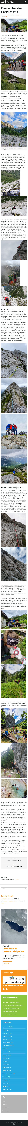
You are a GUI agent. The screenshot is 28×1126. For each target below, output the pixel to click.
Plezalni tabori (6, 1052)
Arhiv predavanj (6, 1033)
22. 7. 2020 (3, 15)
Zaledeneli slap (6, 1089)
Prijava (4, 1101)
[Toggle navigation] (25, 2)
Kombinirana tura (6, 1042)
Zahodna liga (8, 972)
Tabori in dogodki (7, 896)
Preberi (7, 963)
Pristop (4, 1061)
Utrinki (4, 1083)
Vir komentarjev (6, 1107)
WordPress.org (6, 1111)
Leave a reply (4, 16)
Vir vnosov (5, 1104)
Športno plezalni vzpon (8, 1073)
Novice (4, 1048)
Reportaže (19, 15)
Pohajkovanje (5, 1055)
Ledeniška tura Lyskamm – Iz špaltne (13, 950)
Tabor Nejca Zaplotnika (7, 898)
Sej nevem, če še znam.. (15, 1002)
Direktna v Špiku (12, 1014)
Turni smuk (5, 1080)
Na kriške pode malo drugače (16, 1005)
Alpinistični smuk (6, 1027)
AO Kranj (7, 2)
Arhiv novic (5, 1030)
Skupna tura (5, 1070)
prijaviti (17, 879)
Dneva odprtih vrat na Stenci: (8, 901)
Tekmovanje (5, 1077)
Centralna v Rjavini (13, 1011)
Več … (3, 903)
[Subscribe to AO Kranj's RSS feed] (14, 1124)
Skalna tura (5, 1067)
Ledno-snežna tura (7, 1045)
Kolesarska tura (6, 1039)
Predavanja (5, 1058)
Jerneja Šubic (11, 15)
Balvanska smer (6, 1036)
